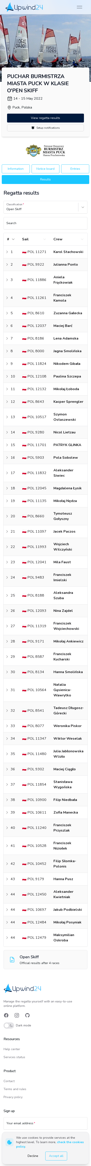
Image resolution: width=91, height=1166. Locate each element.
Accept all (56, 1156)
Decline (33, 1156)
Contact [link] (9, 1081)
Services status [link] (14, 1057)
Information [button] (16, 169)
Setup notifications (48, 128)
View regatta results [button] (45, 118)
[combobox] (6, 209)
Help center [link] (12, 1049)
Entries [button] (75, 169)
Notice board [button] (45, 169)
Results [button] (45, 179)
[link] (24, 7)
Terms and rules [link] (15, 1089)
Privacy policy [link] (13, 1097)
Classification (14, 204)
